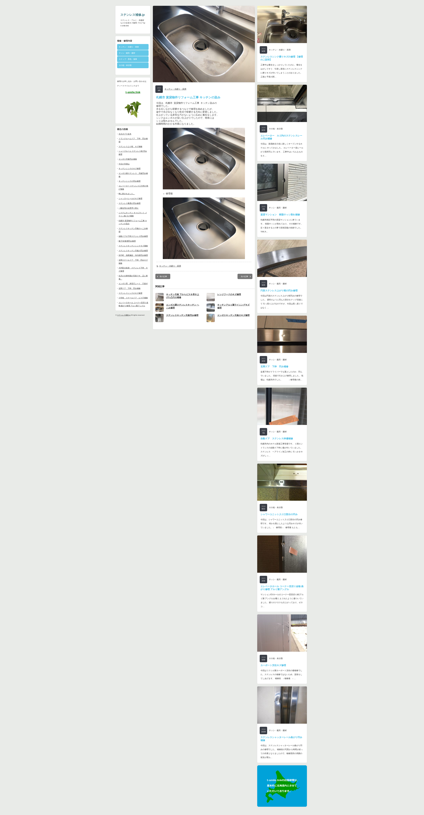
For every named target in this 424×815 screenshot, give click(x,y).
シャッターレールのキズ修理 (130, 198)
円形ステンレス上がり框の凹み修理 (279, 290)
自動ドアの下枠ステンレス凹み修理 (133, 236)
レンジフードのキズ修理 (229, 294)
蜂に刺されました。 (127, 194)
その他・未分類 (125, 65)
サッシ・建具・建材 (127, 53)
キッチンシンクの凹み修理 (129, 181)
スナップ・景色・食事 (128, 59)
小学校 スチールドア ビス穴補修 (133, 298)
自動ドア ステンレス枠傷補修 (277, 438)
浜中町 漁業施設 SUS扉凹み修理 (133, 255)
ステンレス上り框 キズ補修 (130, 146)
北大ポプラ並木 (125, 134)
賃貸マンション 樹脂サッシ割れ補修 (280, 214)
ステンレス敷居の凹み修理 (129, 203)
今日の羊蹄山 (124, 164)
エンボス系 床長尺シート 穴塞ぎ (133, 284)
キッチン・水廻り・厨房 (129, 47)
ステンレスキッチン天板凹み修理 (182, 315)
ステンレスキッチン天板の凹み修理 (133, 251)
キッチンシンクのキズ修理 (129, 168)
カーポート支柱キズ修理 (273, 665)
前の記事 (163, 276)
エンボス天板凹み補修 (128, 159)
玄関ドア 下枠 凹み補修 (129, 288)
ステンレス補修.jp (132, 14)
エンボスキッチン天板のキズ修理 (233, 315)
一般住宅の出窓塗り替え (129, 208)
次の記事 (244, 276)
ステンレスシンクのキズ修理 (130, 293)
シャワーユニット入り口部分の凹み (279, 514)
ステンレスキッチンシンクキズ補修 (133, 246)
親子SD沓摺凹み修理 (127, 241)
